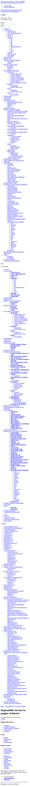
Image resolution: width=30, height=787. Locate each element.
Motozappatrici (11, 151)
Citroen (13, 226)
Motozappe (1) (8, 541)
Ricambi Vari (10, 250)
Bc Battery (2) (11, 573)
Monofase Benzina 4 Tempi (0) (15, 591)
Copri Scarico (11, 201)
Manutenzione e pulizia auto (11, 159)
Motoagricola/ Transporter (14, 123)
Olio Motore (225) (12, 633)
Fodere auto (10, 34)
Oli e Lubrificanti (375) (10, 631)
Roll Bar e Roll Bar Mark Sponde (16, 219)
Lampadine (10, 37)
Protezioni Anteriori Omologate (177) (17, 691)
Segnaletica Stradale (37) (10, 543)
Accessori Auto (8, 30)
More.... (16, 498)
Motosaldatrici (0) (12, 622)
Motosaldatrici (11, 150)
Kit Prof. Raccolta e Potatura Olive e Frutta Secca (19, 357)
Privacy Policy (8, 521)
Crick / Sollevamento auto (14, 33)
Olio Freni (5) (11, 640)
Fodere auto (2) (11, 555)
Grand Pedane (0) (12, 655)
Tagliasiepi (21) (8, 547)
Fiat (12, 249)
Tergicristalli (10, 55)
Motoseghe (7, 162)
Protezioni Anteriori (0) (13, 658)
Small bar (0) (10, 664)
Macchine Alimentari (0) (13, 610)
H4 (11, 40)
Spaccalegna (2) (8, 696)
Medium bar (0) (11, 676)
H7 (11, 48)
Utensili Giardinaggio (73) (11, 702)
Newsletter (7, 753)
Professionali (14, 154)
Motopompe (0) (11, 619)
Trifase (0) (10, 595)
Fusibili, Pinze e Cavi (16, 73)
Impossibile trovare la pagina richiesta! (15, 706)
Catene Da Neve (11, 31)
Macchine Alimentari (12, 121)
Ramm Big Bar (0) (12, 687)
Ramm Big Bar (11, 217)
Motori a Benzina (15, 147)
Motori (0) (10, 621)
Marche (6, 737)
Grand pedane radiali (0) (13, 673)
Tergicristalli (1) (11, 562)
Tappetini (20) (11, 559)
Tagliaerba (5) (7, 546)
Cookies (6, 766)
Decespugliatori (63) (9, 585)
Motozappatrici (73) (12, 624)
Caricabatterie (14, 85)
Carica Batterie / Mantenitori (11, 70)
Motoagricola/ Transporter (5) (15, 612)
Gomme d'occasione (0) (10, 597)
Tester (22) (7, 697)
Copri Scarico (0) (11, 670)
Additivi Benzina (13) (13, 646)
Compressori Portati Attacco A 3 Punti (17, 111)
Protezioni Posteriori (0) (13, 684)
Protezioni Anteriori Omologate (15, 222)
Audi (12, 223)
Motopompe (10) (8, 540)
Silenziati (9, 105)
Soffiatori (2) (7, 544)
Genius (9, 69)
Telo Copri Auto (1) (12, 561)
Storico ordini (7, 750)
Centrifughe (14, 141)
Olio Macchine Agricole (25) (11, 651)
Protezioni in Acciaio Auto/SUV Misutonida (15, 184)
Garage (9, 36)
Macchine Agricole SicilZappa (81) (13, 598)
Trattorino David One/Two (14, 157)
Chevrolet (13, 225)
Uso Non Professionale (17, 156)
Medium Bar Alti (11, 208)
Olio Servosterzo (11, 175)
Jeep (12, 238)
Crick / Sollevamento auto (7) (15, 553)
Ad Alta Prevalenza (16, 136)
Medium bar (10, 207)
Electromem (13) (11, 568)
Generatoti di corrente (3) (10, 589)
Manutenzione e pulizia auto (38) (12, 627)
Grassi (9, 166)
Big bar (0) (10, 669)
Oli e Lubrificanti (8, 163)
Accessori (13, 124)
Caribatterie (14, 90)
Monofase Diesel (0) (12, 592)
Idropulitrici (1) (8, 537)
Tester (5, 255)
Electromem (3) (11, 574)
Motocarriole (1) (8, 538)
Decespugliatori (8, 96)
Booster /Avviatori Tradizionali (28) (13, 567)
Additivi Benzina (11, 178)
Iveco (12, 237)
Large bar (9, 205)
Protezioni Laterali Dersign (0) (15, 661)
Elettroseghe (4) (8, 586)
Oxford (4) (10, 583)
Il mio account (8, 5)
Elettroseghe (7, 97)
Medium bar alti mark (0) (13, 679)
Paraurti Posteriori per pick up (15, 213)
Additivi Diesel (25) (12, 648)
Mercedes (13, 244)
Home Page (7, 756)
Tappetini (9, 52)
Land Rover (14, 241)
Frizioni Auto (7, 99)
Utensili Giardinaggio (9, 259)
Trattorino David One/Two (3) (15, 625)
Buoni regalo (7, 739)
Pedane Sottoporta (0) (13, 657)
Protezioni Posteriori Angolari (15, 216)
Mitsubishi (13, 246)
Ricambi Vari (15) (12, 693)
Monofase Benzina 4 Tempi (14, 102)
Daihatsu (13, 229)
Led (12, 49)
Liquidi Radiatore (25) (13, 636)
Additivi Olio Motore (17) (14, 649)
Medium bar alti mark (13, 210)
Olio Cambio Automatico (14, 169)
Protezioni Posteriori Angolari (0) (16, 685)
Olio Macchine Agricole (10, 183)
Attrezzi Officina (8, 57)
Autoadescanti (14, 138)
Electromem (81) (11, 579)
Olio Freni (10, 172)
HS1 (12, 45)
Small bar (9, 195)
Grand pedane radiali (12, 204)
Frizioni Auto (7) (8, 588)
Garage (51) (10, 556)
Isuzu (12, 235)
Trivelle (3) (7, 549)
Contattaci (6, 731)
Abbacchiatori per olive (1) (11, 526)
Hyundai (13, 234)
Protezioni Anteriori (12, 189)
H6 (11, 42)
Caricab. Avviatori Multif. (17, 78)
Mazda (12, 243)
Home (5, 515)
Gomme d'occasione (9, 108)
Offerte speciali (8, 742)
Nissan (12, 247)
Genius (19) (10, 582)
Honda (12, 232)
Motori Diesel (14, 148)
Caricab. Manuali (15, 81)
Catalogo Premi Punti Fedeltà (11, 261)
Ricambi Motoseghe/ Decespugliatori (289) (15, 694)
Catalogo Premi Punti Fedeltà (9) (12, 703)
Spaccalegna (7, 253)
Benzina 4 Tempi (15, 139)
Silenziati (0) (10, 594)
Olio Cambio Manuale (13, 171)
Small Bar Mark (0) (12, 666)
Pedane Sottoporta (12, 187)
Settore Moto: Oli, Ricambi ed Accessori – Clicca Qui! (12, 2)
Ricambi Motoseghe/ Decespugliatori (14, 252)
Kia (12, 240)
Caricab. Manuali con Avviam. (19, 82)
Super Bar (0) (10, 690)
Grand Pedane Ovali (12, 202)
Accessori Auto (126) (9, 550)
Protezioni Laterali (12, 190)
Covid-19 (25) (8, 534)
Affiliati (6, 740)
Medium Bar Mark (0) (13, 681)
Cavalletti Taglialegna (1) (10, 531)
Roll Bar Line (11, 193)
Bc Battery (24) (11, 580)
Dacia (12, 228)
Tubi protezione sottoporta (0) (15, 667)
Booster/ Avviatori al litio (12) (12, 571)
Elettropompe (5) (8, 535)
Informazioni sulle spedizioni (11, 519)
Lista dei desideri (8, 751)
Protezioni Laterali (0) (13, 660)
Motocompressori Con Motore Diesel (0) (18, 618)
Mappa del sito (8, 765)
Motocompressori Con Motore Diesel (17, 132)
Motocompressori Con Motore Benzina (17, 129)
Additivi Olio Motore (12, 181)
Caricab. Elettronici (16, 75)
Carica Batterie (14, 94)
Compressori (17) (8, 532)
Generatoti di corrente (9, 100)
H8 (11, 43)
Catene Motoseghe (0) (10, 529)
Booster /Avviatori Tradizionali (12, 60)
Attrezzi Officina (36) (9, 564)
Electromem (10, 61)
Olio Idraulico (11, 174)
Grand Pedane (11, 186)
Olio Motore (10, 165)
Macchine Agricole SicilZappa (12, 109)
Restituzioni (7, 763)
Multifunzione (14, 153)
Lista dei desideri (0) (9, 7)
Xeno (12, 51)
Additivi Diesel (11, 180)
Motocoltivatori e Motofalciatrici (15, 126)
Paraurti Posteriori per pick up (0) (16, 682)
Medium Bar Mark (12, 211)
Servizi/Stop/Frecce (16, 46)
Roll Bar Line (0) (11, 663)
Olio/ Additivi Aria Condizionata (15, 177)
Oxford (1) (10, 570)
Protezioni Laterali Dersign (14, 192)
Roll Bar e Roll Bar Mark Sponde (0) (17, 688)
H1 (11, 39)
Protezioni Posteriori (12, 214)
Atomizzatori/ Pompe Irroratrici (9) (13, 528)
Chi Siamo (17, 500)
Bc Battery (10, 66)
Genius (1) (10, 576)
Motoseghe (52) (8, 630)
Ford (12, 231)
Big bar (9, 199)
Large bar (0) (10, 675)
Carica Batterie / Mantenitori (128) (13, 577)
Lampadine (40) (11, 558)
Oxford (9, 63)
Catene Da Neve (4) (12, 552)
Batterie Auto (7, 58)
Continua (3, 719)
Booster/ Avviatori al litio (10, 64)
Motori (9, 144)
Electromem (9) (11, 700)
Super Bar (10, 220)
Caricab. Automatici (16, 76)
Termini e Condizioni (9, 518)
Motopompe (10, 135)
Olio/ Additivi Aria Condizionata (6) (16, 645)
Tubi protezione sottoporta (14, 198)
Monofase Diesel (11, 103)
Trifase (9, 106)
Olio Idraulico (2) (11, 642)
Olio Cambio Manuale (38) (14, 639)
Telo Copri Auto (11, 54)
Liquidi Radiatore (12, 168)
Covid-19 (6, 28)
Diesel (12, 142)
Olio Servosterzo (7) (12, 643)
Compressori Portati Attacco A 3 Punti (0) (18, 600)
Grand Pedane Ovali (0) (13, 672)
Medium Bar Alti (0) (12, 678)
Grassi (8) (9, 634)
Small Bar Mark (11, 196)
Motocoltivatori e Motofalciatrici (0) (16, 613)
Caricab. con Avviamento (17, 79)
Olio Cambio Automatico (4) (14, 637)
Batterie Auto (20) (9, 565)
